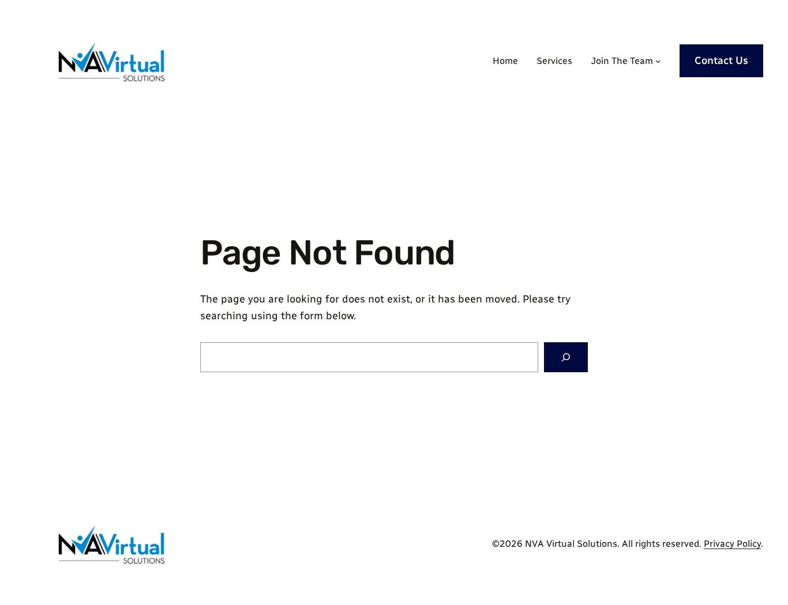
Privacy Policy (732, 543)
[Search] (566, 357)
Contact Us (721, 60)
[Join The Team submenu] (658, 61)
